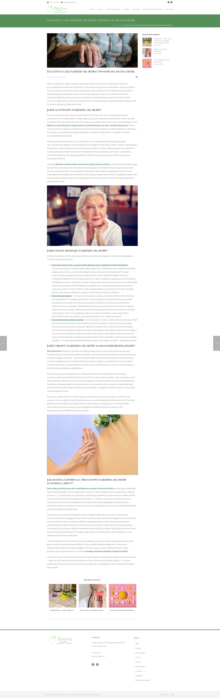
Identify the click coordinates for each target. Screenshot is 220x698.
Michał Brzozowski (93, 695)
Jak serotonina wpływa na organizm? (123, 610)
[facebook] (93, 664)
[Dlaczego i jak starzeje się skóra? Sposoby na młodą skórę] (92, 50)
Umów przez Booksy (153, 9)
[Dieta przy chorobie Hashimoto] (92, 595)
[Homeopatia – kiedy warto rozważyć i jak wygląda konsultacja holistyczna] (62, 595)
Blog (172, 695)
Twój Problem (113, 9)
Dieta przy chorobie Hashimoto (93, 610)
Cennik (126, 9)
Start (92, 9)
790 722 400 (54, 2)
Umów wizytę (140, 666)
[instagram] (97, 664)
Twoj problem (140, 653)
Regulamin (139, 676)
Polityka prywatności (143, 680)
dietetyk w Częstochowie (89, 560)
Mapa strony (165, 695)
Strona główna (118, 25)
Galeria (136, 9)
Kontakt (169, 9)
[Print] (137, 76)
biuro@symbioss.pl (70, 2)
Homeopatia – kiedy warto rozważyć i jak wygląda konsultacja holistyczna (63, 610)
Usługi (100, 9)
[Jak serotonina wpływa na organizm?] (122, 595)
